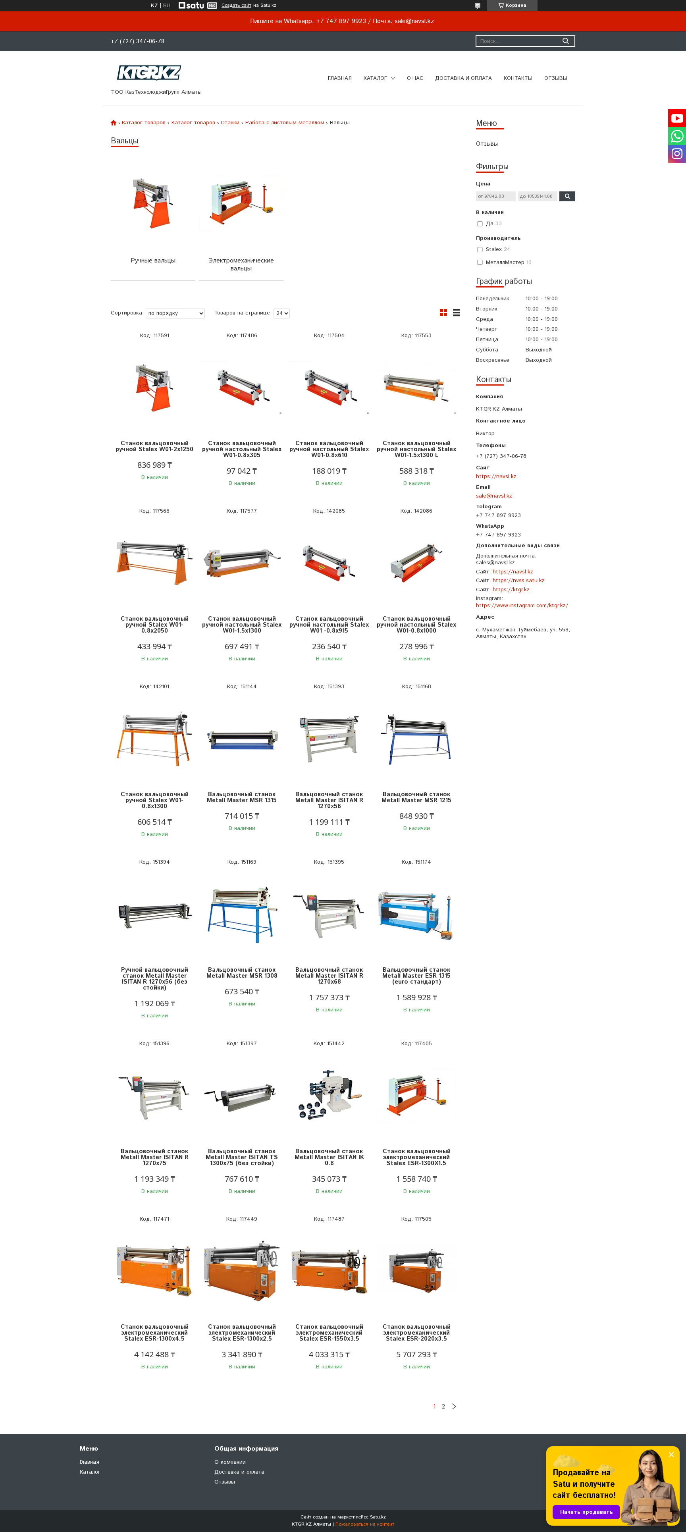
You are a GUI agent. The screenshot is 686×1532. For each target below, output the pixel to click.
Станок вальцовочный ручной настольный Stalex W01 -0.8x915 (329, 625)
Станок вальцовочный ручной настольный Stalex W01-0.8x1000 (416, 625)
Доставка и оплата (463, 78)
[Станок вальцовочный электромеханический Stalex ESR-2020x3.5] (416, 1271)
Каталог (375, 78)
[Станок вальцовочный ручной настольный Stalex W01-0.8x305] (241, 387)
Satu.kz (378, 1517)
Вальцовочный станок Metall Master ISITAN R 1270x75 (155, 1157)
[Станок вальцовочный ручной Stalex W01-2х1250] (154, 387)
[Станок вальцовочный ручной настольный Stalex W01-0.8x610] (329, 387)
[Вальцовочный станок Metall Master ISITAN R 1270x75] (154, 1095)
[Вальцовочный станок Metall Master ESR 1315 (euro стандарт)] (416, 914)
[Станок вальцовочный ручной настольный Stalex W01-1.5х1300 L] (416, 387)
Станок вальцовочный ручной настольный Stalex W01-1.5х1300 (241, 625)
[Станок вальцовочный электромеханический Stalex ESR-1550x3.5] (329, 1271)
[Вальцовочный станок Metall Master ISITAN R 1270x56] (329, 738)
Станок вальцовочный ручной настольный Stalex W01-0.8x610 (329, 449)
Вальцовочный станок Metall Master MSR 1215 (416, 797)
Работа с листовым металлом (284, 122)
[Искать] (565, 41)
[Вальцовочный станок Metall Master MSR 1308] (241, 914)
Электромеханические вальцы (241, 264)
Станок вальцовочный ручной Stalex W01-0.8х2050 (155, 625)
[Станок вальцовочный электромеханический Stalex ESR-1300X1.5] (416, 1095)
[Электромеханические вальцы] (241, 203)
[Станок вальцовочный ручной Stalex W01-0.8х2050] (154, 563)
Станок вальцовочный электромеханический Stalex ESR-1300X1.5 (417, 1157)
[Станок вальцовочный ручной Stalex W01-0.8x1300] (154, 738)
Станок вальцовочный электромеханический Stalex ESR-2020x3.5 (417, 1333)
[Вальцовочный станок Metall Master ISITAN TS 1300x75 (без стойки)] (241, 1095)
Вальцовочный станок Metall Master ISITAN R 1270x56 (329, 800)
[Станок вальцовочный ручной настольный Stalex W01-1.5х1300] (241, 563)
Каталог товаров (144, 122)
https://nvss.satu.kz (519, 581)
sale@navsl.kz (494, 496)
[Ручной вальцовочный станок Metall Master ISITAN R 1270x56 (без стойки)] (154, 914)
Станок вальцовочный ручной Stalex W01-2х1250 (154, 446)
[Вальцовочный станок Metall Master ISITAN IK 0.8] (329, 1095)
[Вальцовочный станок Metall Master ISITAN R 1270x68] (329, 914)
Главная (340, 78)
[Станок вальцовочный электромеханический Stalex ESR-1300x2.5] (241, 1271)
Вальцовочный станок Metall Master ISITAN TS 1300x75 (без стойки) (242, 1157)
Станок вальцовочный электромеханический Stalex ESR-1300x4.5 (155, 1333)
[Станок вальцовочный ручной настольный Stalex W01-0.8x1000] (416, 563)
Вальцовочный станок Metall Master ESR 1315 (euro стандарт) (416, 976)
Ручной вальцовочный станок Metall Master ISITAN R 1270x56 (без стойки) (154, 979)
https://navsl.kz (496, 476)
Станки (230, 122)
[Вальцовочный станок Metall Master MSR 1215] (416, 738)
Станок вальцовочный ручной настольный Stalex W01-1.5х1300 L (416, 449)
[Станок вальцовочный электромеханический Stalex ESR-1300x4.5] (154, 1271)
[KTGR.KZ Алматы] (149, 73)
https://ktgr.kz (511, 590)
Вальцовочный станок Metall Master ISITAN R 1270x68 (329, 976)
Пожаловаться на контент (364, 1524)
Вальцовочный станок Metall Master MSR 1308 (241, 973)
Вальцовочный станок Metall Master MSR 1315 (242, 797)
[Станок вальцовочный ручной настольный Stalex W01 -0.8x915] (329, 563)
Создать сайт (236, 5)
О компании (230, 1462)
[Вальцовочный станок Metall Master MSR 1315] (241, 738)
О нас (415, 78)
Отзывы (555, 78)
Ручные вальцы (153, 260)
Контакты (518, 78)
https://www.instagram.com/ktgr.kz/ (522, 606)
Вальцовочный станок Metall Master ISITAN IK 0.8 (329, 1157)
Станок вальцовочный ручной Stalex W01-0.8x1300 (155, 800)
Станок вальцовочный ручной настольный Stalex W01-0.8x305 (241, 449)
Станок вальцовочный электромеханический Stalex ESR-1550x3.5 (329, 1333)
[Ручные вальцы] (153, 203)
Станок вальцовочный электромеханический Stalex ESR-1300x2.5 (242, 1333)
